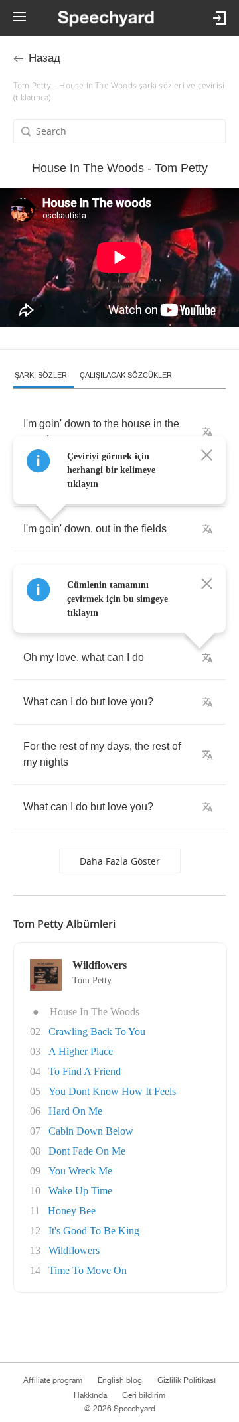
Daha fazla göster (120, 861)
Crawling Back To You (96, 1031)
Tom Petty (92, 980)
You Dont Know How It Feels (112, 1091)
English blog (120, 1380)
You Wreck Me (80, 1170)
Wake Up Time (80, 1190)
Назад (44, 58)
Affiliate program (52, 1380)
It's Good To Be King (93, 1230)
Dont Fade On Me (86, 1151)
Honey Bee (72, 1210)
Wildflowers (74, 1250)
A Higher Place (80, 1051)
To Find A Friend (84, 1071)
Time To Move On (87, 1270)
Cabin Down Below (90, 1131)
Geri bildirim (143, 1395)
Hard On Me (75, 1111)
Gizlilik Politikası (186, 1380)
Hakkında (90, 1395)
